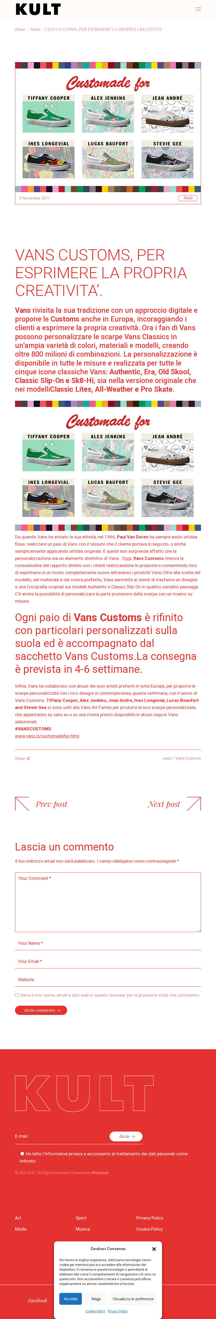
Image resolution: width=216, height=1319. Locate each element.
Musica (83, 1229)
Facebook (37, 1300)
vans (167, 758)
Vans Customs (188, 758)
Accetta (70, 1299)
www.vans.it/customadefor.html (47, 736)
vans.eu (60, 714)
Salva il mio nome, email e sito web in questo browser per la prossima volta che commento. (110, 995)
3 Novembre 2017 (34, 198)
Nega (96, 1299)
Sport (81, 1218)
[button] (154, 1249)
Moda (35, 29)
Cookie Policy (95, 1311)
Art (18, 1218)
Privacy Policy (118, 1311)
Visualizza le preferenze (133, 1299)
